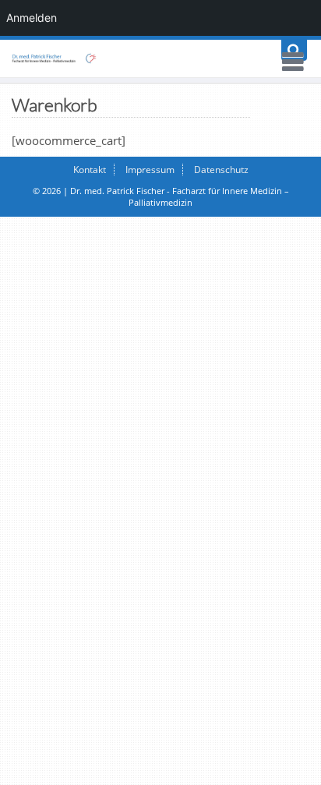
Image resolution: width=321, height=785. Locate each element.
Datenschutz (221, 169)
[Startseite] (160, 58)
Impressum (150, 169)
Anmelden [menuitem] (31, 17)
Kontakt (89, 169)
